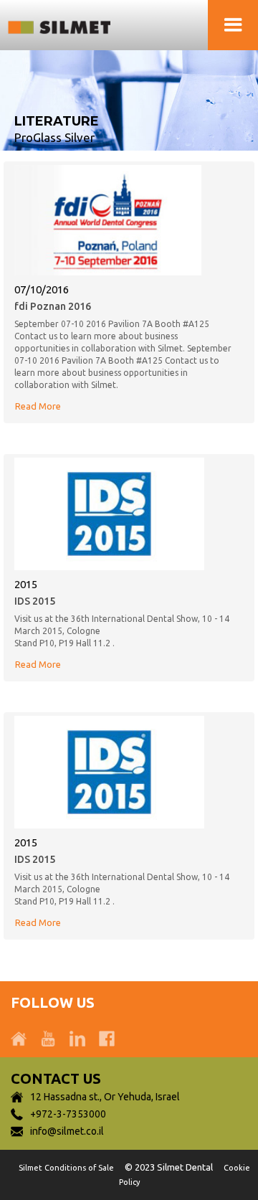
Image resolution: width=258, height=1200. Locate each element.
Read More (38, 406)
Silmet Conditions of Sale (66, 1167)
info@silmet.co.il (67, 1131)
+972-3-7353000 (68, 1114)
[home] (68, 25)
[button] (233, 25)
